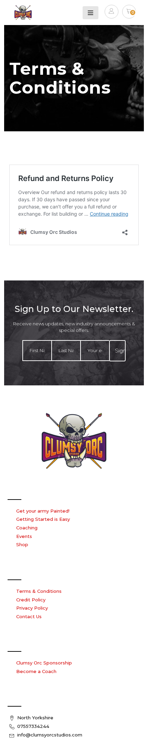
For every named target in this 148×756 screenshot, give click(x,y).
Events (24, 536)
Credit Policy (30, 599)
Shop (22, 544)
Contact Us (29, 616)
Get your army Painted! (43, 511)
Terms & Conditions (39, 591)
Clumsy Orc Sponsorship (44, 662)
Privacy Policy (32, 608)
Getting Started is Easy (43, 519)
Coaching (27, 527)
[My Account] (111, 13)
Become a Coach (36, 671)
